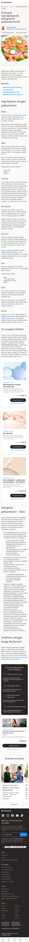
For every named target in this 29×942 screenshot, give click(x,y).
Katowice (3, 908)
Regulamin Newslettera (18, 838)
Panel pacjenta (5, 872)
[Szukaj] (26, 2)
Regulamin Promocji (6, 879)
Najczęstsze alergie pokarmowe (12, 87)
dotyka (12, 266)
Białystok (17, 910)
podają (3, 152)
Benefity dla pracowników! (8, 896)
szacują (23, 161)
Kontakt (3, 857)
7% (18, 291)
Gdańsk (17, 908)
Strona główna (4, 6)
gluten (3, 239)
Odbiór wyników (5, 874)
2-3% (22, 117)
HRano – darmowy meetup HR (9, 898)
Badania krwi (4, 891)
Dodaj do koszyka (17, 400)
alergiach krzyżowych (19, 657)
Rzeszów (17, 915)
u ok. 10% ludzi (21, 213)
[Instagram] (7, 815)
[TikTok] (22, 815)
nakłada (20, 523)
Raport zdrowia (5, 893)
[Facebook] (12, 815)
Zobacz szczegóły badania (17, 403)
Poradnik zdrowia (5, 876)
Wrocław (3, 915)
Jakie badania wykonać (7, 869)
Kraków (3, 906)
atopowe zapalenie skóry (8, 318)
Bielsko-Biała (4, 910)
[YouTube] (17, 815)
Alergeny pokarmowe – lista (11, 92)
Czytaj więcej (5, 798)
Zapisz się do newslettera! (7, 881)
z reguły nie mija (14, 215)
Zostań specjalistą (6, 860)
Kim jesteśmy (4, 855)
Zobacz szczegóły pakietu (14, 749)
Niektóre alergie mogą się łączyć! (12, 94)
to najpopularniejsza (16, 115)
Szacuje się (4, 314)
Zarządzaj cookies (6, 935)
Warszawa (17, 906)
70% (16, 268)
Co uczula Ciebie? (8, 89)
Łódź (2, 913)
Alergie (12, 6)
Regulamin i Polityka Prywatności (9, 933)
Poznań (3, 917)
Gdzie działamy (5, 889)
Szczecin (17, 917)
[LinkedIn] (2, 815)
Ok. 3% (3, 182)
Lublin (16, 913)
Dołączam (23, 834)
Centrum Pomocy (5, 867)
